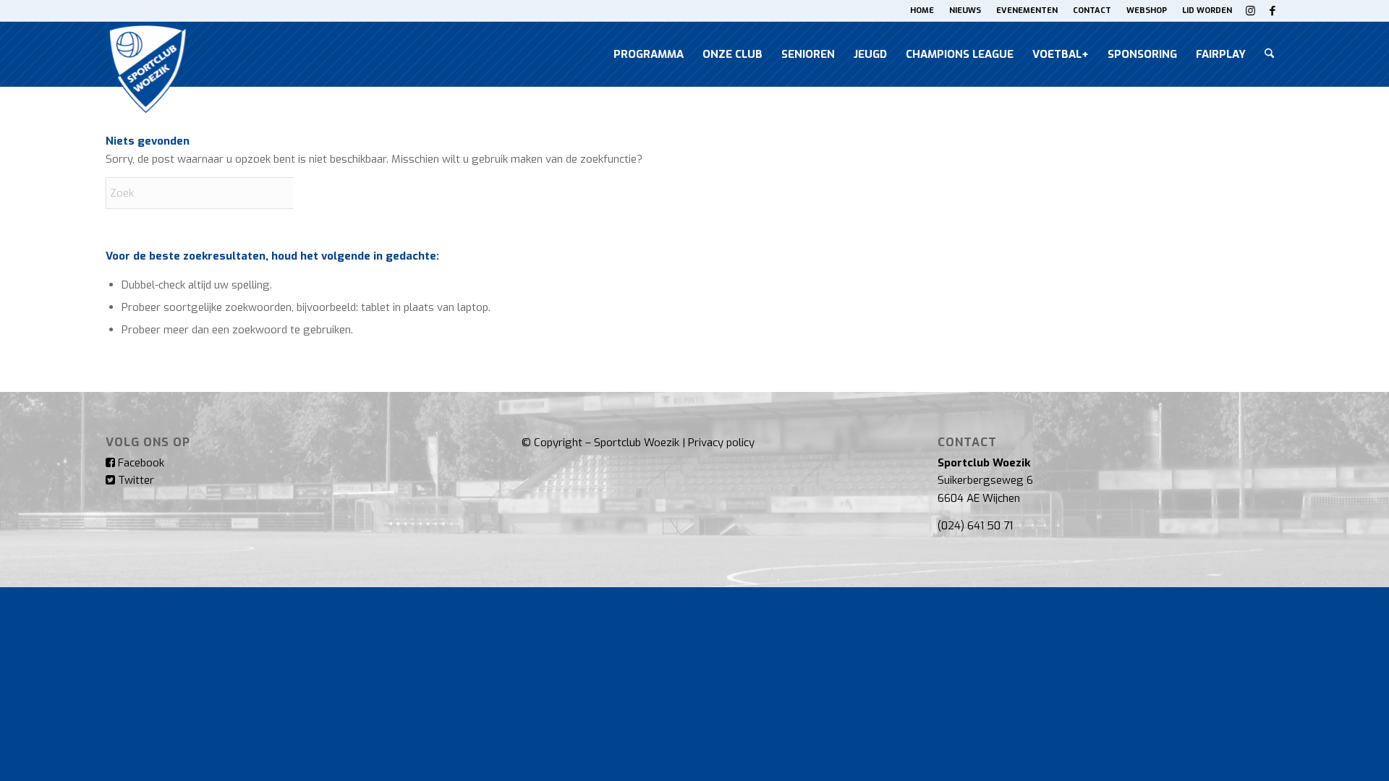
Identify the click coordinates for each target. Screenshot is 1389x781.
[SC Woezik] (146, 54)
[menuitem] (922, 10)
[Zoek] (1269, 54)
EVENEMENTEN (1027, 10)
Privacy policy (721, 442)
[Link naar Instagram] (1250, 11)
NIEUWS (965, 10)
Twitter (134, 480)
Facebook (139, 463)
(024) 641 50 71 (975, 525)
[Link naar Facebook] (1272, 11)
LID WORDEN (1207, 10)
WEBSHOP (1146, 10)
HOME (922, 10)
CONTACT (1092, 10)
